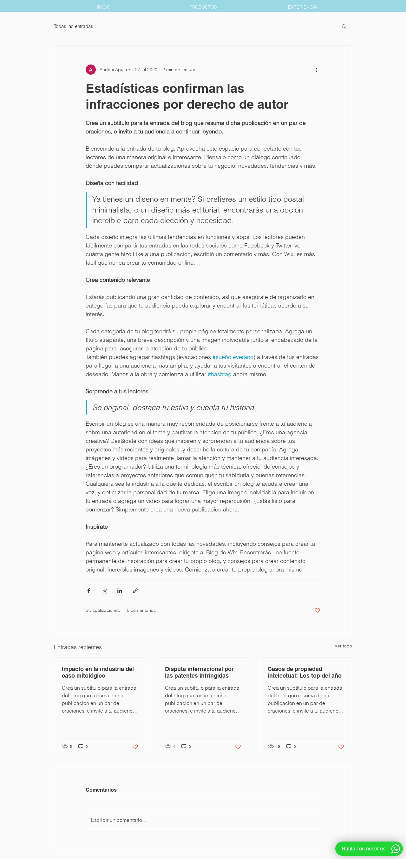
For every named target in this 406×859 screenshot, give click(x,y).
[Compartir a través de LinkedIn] (120, 591)
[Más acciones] (316, 69)
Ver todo (343, 646)
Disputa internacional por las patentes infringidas (199, 672)
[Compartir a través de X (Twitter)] (104, 591)
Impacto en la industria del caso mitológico (98, 672)
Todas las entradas (73, 26)
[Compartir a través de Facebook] (89, 591)
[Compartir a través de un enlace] (135, 591)
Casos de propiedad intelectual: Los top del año (305, 672)
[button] (344, 26)
